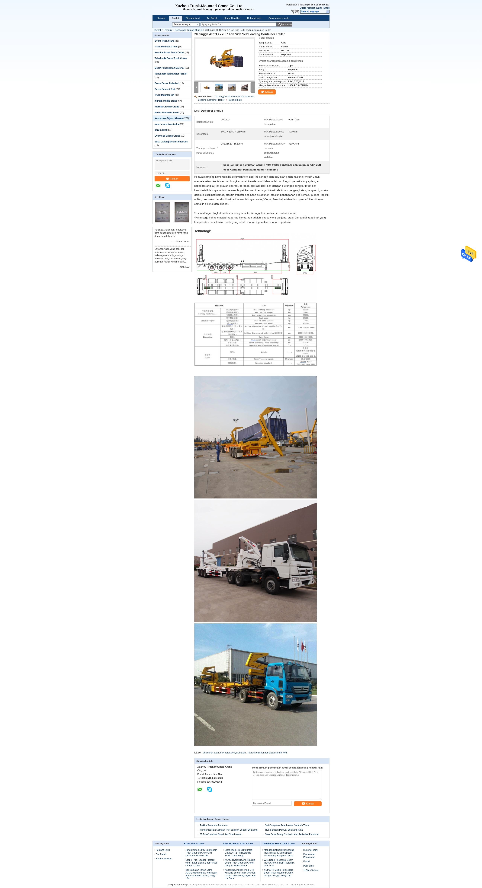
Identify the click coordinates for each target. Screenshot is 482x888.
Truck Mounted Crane (166, 46)
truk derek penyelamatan (233, 752)
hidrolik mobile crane (166, 101)
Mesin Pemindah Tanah (167, 112)
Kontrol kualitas (232, 18)
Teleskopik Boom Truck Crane (171, 58)
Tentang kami (193, 18)
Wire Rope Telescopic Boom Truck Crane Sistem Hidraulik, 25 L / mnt (279, 863)
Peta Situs (308, 865)
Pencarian (286, 24)
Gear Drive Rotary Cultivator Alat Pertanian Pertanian (292, 834)
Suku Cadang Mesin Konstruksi (171, 141)
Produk (175, 18)
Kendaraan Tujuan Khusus (188, 30)
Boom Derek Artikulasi (167, 83)
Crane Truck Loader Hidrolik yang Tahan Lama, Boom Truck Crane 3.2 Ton (201, 863)
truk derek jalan (211, 752)
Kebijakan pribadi (177, 884)
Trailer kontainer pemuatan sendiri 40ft (267, 752)
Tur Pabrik (212, 18)
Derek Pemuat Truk (165, 89)
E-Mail (306, 861)
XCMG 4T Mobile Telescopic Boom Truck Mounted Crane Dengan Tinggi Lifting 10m (278, 873)
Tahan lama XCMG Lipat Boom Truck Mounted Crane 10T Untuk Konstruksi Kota (201, 853)
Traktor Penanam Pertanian (214, 825)
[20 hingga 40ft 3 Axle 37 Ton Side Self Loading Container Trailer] (224, 59)
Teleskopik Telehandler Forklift (171, 73)
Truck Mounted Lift (164, 95)
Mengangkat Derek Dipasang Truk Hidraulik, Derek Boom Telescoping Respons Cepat (279, 853)
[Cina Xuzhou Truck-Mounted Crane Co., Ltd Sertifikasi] (162, 221)
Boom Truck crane (164, 41)
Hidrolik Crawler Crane (167, 106)
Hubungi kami (254, 18)
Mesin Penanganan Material (169, 68)
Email (326, 8)
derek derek (161, 130)
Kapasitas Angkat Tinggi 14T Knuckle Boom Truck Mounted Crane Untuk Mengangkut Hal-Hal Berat (240, 874)
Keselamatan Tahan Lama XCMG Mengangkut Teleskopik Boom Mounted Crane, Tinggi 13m (201, 874)
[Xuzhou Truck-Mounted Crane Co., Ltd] (164, 7)
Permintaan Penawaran (309, 855)
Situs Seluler (312, 870)
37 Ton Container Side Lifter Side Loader (221, 834)
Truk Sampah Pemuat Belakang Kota (284, 830)
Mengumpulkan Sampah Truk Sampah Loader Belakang (229, 830)
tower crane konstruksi (167, 124)
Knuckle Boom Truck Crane (169, 52)
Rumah (161, 18)
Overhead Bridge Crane (167, 136)
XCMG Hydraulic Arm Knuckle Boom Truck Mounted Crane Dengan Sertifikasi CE (240, 863)
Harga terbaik (235, 100)
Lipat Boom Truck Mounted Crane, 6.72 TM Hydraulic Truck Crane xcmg (238, 853)
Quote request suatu (311, 8)
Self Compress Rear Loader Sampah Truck (287, 825)
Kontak (174, 178)
